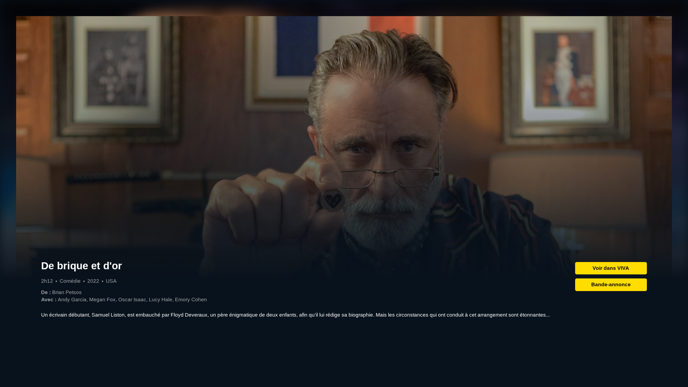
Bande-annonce (611, 284)
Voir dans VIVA (611, 268)
